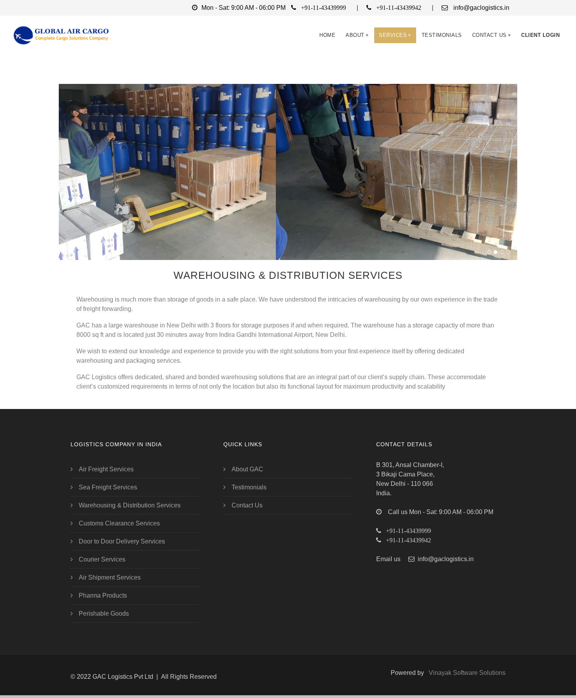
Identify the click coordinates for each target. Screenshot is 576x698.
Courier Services (102, 559)
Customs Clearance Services (119, 523)
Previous (66, 159)
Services (395, 35)
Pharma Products (103, 595)
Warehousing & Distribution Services (130, 505)
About (357, 35)
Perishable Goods (104, 613)
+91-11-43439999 (323, 7)
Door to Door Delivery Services (122, 541)
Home (327, 35)
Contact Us (491, 35)
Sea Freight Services (108, 487)
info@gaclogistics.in (481, 7)
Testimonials (442, 35)
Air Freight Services (106, 469)
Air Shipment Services (110, 577)
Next (509, 159)
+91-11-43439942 (398, 7)
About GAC (247, 469)
